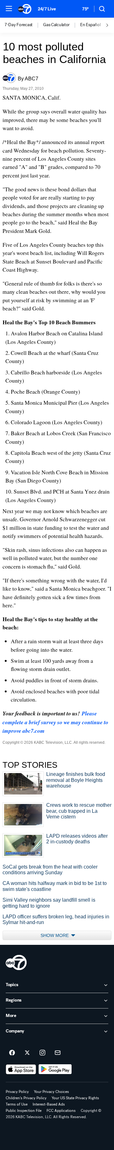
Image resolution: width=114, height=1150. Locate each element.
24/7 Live (47, 9)
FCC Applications (61, 1110)
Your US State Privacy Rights (75, 1098)
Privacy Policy (17, 1092)
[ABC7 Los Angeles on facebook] (12, 1053)
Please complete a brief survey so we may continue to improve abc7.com (55, 722)
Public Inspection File (23, 1110)
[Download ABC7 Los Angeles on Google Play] (55, 1069)
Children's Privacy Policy (26, 1098)
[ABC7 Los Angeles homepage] (24, 9)
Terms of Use (17, 1104)
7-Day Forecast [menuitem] (18, 25)
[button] (9, 8)
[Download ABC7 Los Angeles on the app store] (21, 1069)
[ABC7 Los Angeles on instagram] (42, 1053)
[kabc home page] (16, 962)
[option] (23, 25)
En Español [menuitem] (90, 25)
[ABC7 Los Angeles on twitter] (27, 1053)
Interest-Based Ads (49, 1104)
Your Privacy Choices (51, 1092)
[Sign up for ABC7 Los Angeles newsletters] (57, 1053)
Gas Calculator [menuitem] (56, 25)
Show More (55, 935)
